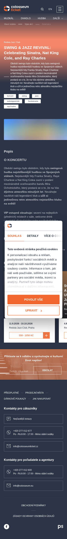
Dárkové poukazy (15, 399)
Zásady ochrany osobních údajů (33, 516)
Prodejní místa (34, 393)
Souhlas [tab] (14, 235)
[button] (42, 9)
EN (50, 9)
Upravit (31, 310)
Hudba (42, 18)
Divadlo (26, 18)
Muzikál (9, 18)
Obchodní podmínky (33, 505)
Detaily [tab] (33, 235)
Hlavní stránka (10, 24)
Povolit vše (33, 299)
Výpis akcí (29, 24)
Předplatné (11, 393)
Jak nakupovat (42, 399)
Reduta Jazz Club (12, 42)
